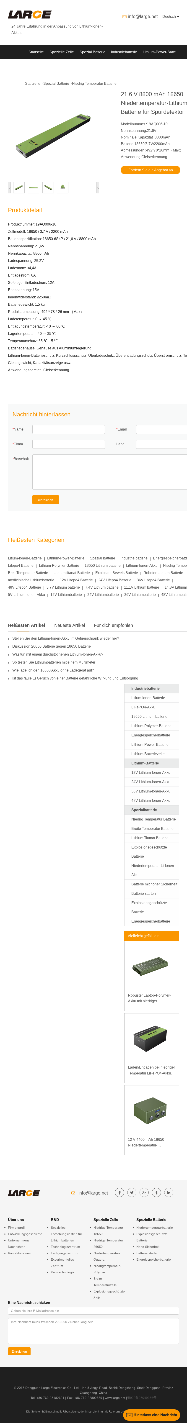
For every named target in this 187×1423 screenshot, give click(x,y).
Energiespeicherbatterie (150, 735)
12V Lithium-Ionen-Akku (150, 772)
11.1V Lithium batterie (141, 587)
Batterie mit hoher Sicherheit (154, 884)
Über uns (94, 66)
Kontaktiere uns (19, 1253)
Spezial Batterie (92, 52)
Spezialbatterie (144, 810)
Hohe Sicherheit (147, 1247)
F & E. (51, 66)
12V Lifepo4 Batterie (76, 580)
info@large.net (143, 16)
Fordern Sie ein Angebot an (150, 170)
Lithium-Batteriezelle (148, 754)
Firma (18, 444)
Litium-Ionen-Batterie (25, 558)
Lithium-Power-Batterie (161, 52)
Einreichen (19, 1351)
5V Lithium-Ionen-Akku (26, 595)
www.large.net (115, 1398)
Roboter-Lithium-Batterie (163, 573)
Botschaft (21, 459)
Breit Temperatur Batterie (28, 573)
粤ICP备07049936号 (141, 1398)
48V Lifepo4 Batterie (24, 587)
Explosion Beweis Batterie (116, 573)
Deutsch (169, 16)
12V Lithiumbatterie (66, 595)
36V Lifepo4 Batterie (153, 580)
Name (18, 429)
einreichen (45, 500)
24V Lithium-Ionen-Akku (150, 782)
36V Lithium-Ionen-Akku (150, 791)
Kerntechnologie (62, 1272)
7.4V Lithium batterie (102, 587)
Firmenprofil (16, 1227)
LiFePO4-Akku (143, 707)
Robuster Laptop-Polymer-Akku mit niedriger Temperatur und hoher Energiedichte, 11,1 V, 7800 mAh (150, 998)
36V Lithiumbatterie (140, 595)
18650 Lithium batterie (103, 565)
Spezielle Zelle (61, 52)
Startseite (36, 52)
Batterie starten (143, 893)
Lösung (35, 66)
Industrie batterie (134, 558)
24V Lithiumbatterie (103, 595)
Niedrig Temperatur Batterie (94, 83)
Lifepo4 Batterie (21, 565)
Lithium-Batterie (145, 763)
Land (120, 444)
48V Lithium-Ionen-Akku (150, 801)
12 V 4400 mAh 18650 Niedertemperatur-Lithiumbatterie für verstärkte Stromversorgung (151, 1143)
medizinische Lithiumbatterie (31, 580)
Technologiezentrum (65, 1247)
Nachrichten (72, 66)
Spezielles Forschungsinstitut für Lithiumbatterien (66, 1234)
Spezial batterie (102, 558)
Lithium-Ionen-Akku (142, 565)
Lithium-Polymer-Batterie (59, 565)
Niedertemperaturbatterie (154, 1227)
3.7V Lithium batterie (63, 587)
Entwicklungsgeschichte (25, 1234)
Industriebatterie (124, 52)
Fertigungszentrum (64, 1253)
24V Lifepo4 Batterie (114, 580)
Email (122, 429)
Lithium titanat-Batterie (72, 573)
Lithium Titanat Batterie (150, 838)
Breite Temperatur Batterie (152, 829)
